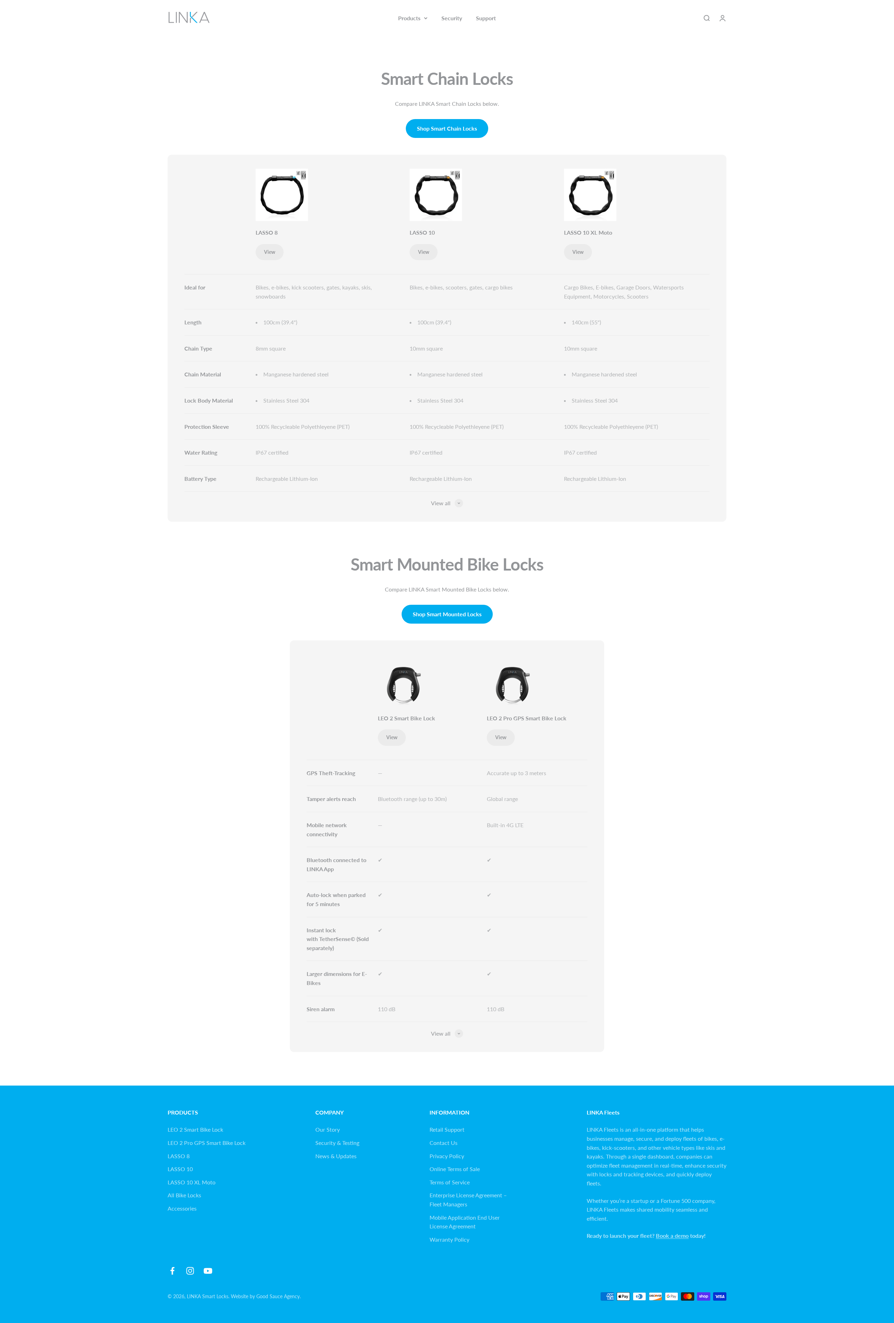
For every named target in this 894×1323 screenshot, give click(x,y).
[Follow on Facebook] (172, 1271)
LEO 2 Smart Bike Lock (406, 718)
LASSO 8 (267, 232)
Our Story (327, 1129)
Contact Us (443, 1142)
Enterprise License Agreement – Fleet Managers (468, 1199)
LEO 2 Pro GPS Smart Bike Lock (526, 718)
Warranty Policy (449, 1239)
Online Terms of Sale (455, 1169)
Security (451, 18)
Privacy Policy (447, 1156)
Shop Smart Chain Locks (447, 128)
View (269, 252)
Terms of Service (450, 1182)
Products (409, 18)
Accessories (182, 1208)
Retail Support (447, 1129)
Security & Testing (337, 1142)
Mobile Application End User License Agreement (465, 1222)
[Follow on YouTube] (208, 1271)
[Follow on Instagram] (190, 1271)
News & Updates (336, 1156)
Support (486, 18)
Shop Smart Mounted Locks (447, 614)
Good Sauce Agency (278, 1296)
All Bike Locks (184, 1195)
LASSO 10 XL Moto (588, 232)
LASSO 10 (422, 232)
